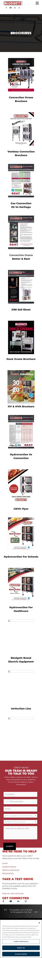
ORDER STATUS (9, 867)
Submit (9, 846)
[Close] (39, 922)
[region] (21, 939)
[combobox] (20, 822)
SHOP (5, 863)
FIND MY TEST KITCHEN (13, 894)
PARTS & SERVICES (10, 870)
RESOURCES (8, 873)
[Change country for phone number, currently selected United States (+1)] (6, 801)
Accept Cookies (21, 954)
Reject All (21, 948)
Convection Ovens (21, 255)
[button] (21, 3)
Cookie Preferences (21, 941)
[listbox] (20, 816)
